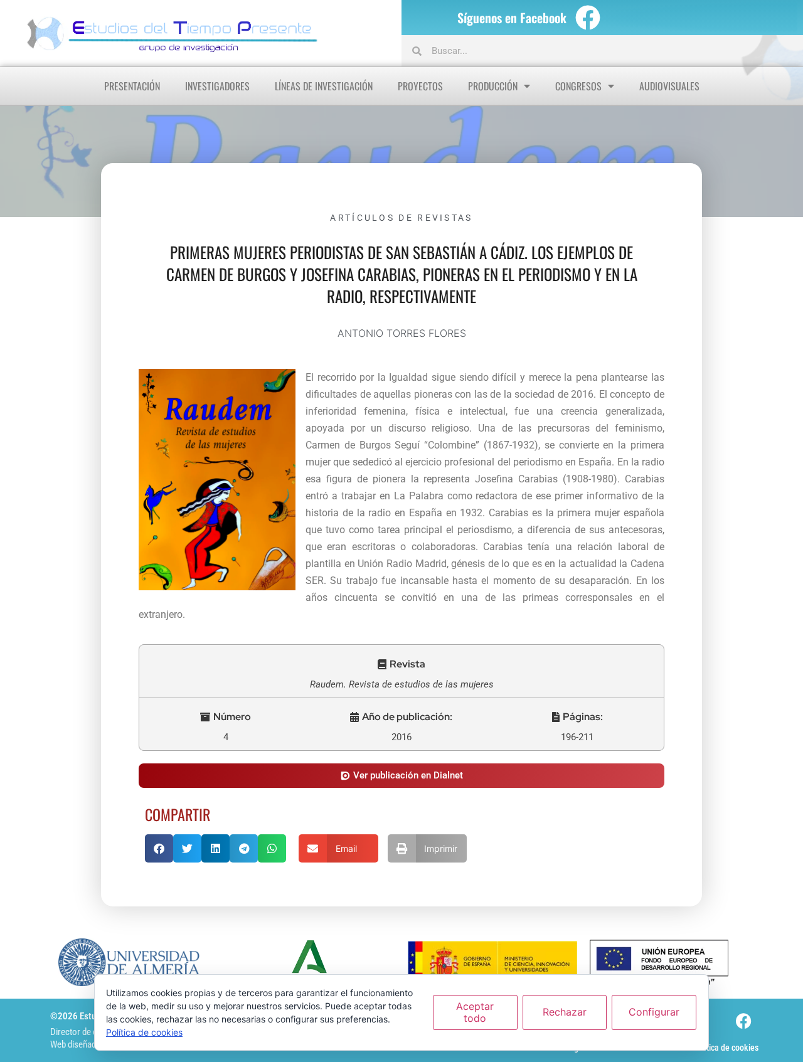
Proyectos (420, 86)
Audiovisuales (669, 86)
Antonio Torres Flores (402, 333)
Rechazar (565, 1012)
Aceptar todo (475, 1012)
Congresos (578, 86)
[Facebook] (587, 17)
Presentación (132, 86)
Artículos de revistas (401, 218)
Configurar (654, 1012)
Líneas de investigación (324, 86)
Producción (493, 86)
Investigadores (217, 86)
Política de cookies (725, 1048)
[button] (401, 664)
